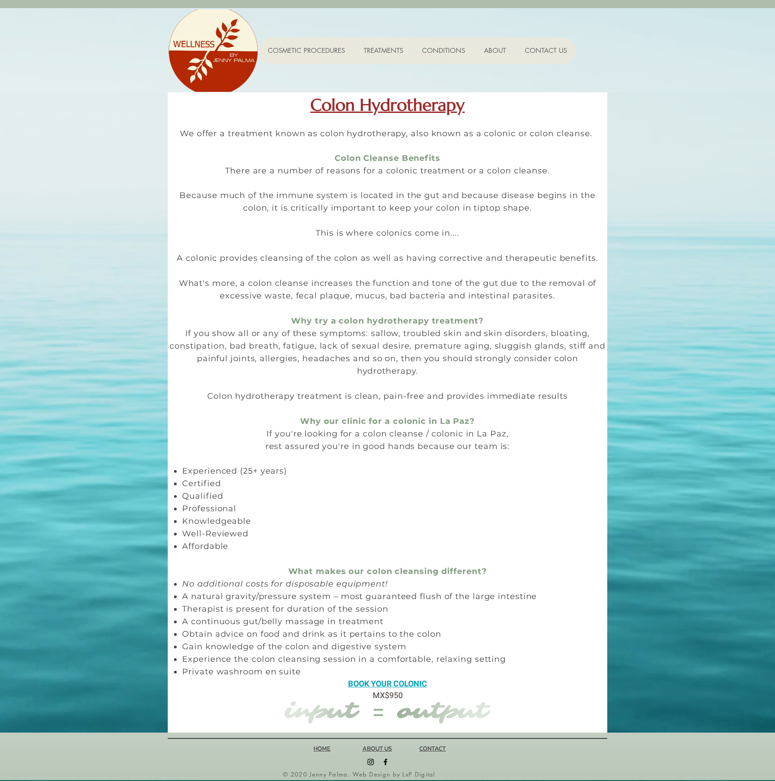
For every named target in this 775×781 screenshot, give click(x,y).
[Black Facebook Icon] (385, 762)
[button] (306, 50)
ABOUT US (377, 748)
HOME (322, 748)
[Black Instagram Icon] (370, 762)
